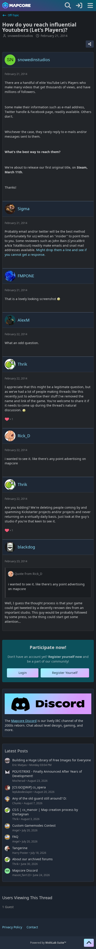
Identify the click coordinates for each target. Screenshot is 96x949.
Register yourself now (65, 657)
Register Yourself (64, 673)
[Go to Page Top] (89, 943)
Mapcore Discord (25, 870)
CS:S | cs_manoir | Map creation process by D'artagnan (45, 812)
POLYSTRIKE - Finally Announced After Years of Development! (47, 773)
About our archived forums (32, 859)
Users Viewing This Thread (27, 897)
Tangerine (19, 848)
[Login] (79, 5)
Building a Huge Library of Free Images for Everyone (51, 760)
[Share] (90, 44)
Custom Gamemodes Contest (34, 825)
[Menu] (90, 5)
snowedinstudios (20, 36)
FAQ (15, 836)
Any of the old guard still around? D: (39, 798)
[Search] (67, 5)
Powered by (48, 943)
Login (23, 673)
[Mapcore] (16, 5)
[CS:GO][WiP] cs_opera (29, 787)
